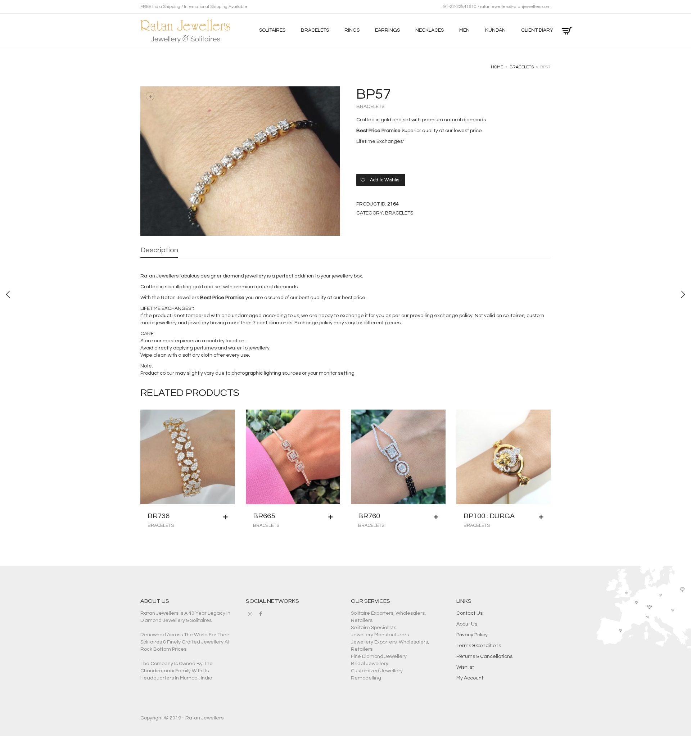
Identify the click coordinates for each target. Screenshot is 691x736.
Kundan (495, 30)
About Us (466, 624)
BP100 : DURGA (489, 516)
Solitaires (272, 30)
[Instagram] (250, 614)
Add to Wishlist (385, 179)
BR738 (159, 516)
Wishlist (465, 667)
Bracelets (315, 30)
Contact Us (469, 613)
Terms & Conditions (478, 645)
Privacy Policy (472, 634)
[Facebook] (260, 614)
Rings (352, 30)
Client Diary (537, 30)
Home (497, 67)
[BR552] (683, 294)
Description (159, 250)
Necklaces (429, 30)
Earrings (387, 30)
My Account (469, 678)
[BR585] (8, 294)
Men (464, 30)
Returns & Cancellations (484, 656)
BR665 (264, 516)
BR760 (369, 516)
